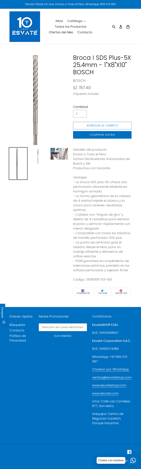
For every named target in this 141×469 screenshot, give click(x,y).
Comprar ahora (102, 135)
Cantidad (80, 107)
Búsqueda (17, 325)
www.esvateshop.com (109, 385)
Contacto (16, 330)
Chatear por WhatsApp (111, 369)
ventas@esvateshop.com (112, 377)
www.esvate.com (105, 393)
